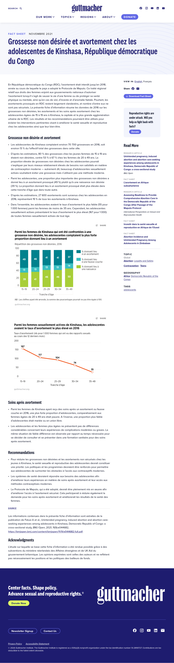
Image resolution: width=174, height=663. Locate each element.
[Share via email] (137, 88)
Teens (143, 265)
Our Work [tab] (44, 17)
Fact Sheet (17, 34)
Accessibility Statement (37, 643)
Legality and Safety (143, 260)
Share (103, 225)
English (138, 81)
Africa (127, 276)
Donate (130, 17)
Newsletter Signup (22, 631)
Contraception (131, 265)
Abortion (128, 260)
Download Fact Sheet (140, 96)
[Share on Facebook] (133, 88)
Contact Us (50, 631)
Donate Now (18, 603)
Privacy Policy (15, 643)
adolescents (130, 289)
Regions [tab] (87, 17)
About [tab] (107, 17)
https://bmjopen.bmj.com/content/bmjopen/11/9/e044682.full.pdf (45, 531)
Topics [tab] (66, 17)
